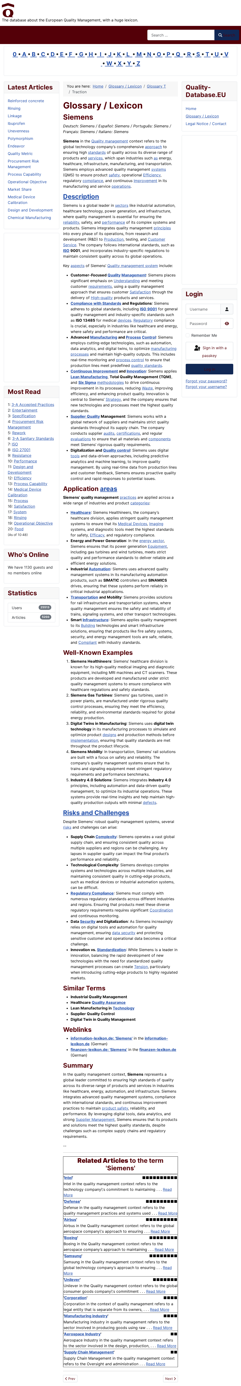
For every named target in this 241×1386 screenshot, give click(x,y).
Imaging (156, 523)
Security (87, 921)
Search (229, 35)
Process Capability (30, 483)
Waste (147, 388)
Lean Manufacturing (89, 376)
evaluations (81, 439)
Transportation (84, 597)
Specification (24, 415)
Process (21, 500)
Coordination (161, 910)
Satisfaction (24, 506)
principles (162, 228)
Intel (68, 1177)
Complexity (106, 836)
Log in (209, 369)
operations (121, 186)
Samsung (72, 1255)
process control (130, 359)
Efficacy (97, 535)
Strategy (113, 399)
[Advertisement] (31, 307)
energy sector (151, 540)
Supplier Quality (85, 416)
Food (19, 529)
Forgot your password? (206, 381)
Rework (19, 432)
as (156, 158)
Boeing (70, 1237)
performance (113, 222)
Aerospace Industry (82, 1334)
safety (114, 175)
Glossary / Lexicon (202, 116)
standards (97, 152)
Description (81, 196)
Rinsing (20, 517)
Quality (114, 275)
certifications (128, 433)
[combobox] (181, 35)
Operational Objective (33, 523)
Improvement (145, 180)
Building (88, 625)
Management (133, 275)
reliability (71, 222)
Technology (123, 1008)
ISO (15, 444)
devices (124, 320)
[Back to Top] (232, 1377)
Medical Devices (132, 523)
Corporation (75, 1297)
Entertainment (24, 410)
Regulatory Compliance (92, 893)
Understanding (127, 280)
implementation (84, 740)
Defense (72, 1201)
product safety (115, 1108)
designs (109, 734)
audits (109, 433)
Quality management (109, 141)
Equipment (157, 546)
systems (158, 169)
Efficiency (23, 478)
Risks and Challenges (96, 813)
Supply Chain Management (89, 1352)
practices (128, 497)
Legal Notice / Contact (206, 123)
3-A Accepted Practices (33, 404)
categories (139, 503)
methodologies (110, 382)
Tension (141, 966)
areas (108, 489)
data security (123, 932)
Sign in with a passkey (214, 351)
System (20, 512)
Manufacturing (103, 337)
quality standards (146, 365)
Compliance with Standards (96, 303)
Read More (167, 1213)
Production (114, 239)
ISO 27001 (21, 449)
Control (149, 337)
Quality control (116, 450)
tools (75, 456)
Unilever (72, 1279)
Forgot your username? (206, 386)
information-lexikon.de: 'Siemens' (102, 1038)
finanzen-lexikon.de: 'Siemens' (99, 1049)
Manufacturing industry (86, 1315)
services (95, 158)
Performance (25, 461)
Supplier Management (95, 1119)
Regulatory (143, 320)
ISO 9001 (148, 309)
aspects (77, 265)
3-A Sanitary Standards (33, 438)
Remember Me (204, 335)
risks (67, 827)
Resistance (21, 455)
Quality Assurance (109, 1002)
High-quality (102, 297)
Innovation (136, 371)
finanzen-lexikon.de (157, 1049)
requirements (100, 286)
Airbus (70, 1219)
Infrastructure (95, 619)
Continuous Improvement (94, 371)
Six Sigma (87, 382)
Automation (99, 569)
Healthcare (81, 512)
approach (153, 146)
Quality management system (132, 265)
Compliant (87, 642)
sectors (121, 205)
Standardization (111, 949)
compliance (93, 180)
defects (149, 802)
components (160, 439)
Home (191, 108)
